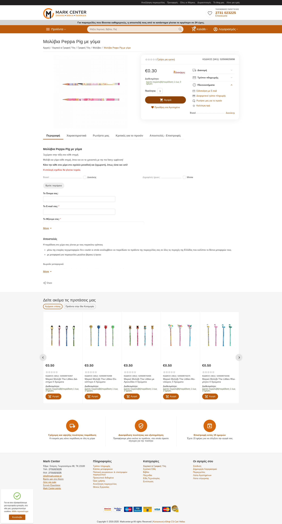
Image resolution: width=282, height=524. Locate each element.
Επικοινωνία (221, 16)
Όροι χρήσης (99, 481)
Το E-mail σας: (50, 206)
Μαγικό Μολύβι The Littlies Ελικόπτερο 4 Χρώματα (101, 380)
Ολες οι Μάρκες (187, 2)
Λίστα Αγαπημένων (202, 475)
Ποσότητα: (150, 91)
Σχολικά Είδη (149, 469)
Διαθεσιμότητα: (152, 79)
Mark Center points (52, 488)
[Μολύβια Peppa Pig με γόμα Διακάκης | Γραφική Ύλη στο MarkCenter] (90, 91)
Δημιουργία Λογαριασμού (205, 469)
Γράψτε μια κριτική (166, 59)
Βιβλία (146, 472)
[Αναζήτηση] (180, 29)
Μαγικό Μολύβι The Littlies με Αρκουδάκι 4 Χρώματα (139, 380)
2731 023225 (225, 13)
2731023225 (55, 469)
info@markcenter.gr (52, 476)
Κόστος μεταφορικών (103, 469)
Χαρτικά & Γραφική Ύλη (154, 466)
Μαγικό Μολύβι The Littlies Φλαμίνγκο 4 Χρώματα (218, 380)
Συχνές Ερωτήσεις (51, 485)
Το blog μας (218, 2)
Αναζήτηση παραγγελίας (153, 2)
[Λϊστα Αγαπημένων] (209, 15)
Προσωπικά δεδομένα (103, 477)
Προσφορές (172, 2)
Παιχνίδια (147, 475)
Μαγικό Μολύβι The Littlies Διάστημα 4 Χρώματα (62, 380)
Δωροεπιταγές (204, 2)
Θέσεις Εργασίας (101, 487)
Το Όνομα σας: (50, 193)
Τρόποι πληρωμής (101, 466)
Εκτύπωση (148, 481)
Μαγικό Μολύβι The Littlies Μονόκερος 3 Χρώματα (179, 380)
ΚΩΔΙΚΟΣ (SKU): (211, 59)
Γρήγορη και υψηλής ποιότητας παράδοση (72, 435)
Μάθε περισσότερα (20, 511)
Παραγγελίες (199, 472)
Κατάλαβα (17, 517)
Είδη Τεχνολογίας (151, 478)
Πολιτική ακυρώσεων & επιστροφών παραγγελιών (110, 473)
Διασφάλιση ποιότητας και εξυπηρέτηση (141, 435)
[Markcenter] (64, 13)
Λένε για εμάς (233, 2)
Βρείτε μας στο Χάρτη (53, 479)
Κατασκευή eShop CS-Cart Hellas (169, 521)
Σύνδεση (197, 466)
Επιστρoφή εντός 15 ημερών (210, 435)
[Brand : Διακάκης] (179, 72)
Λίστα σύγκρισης (201, 478)
